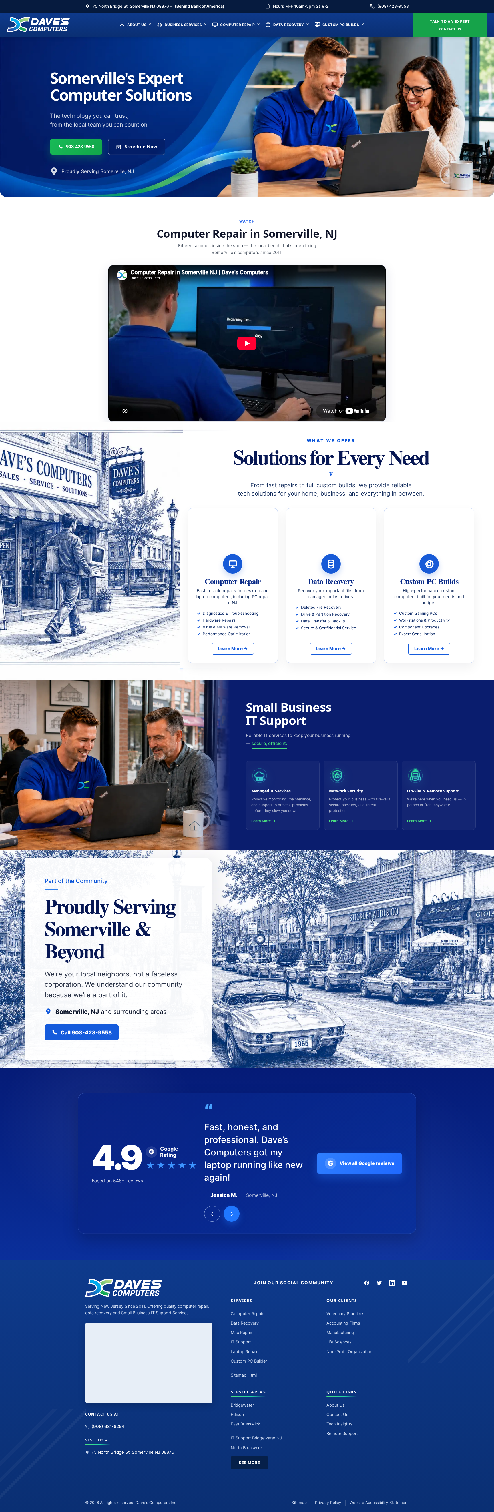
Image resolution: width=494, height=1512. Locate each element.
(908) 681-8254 (107, 1426)
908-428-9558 (80, 146)
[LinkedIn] (392, 1283)
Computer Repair (237, 25)
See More (249, 1462)
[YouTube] (404, 1283)
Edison (237, 1414)
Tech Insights (339, 1424)
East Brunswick (245, 1424)
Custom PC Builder (249, 1361)
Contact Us (337, 1414)
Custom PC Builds (340, 25)
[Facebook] (366, 1283)
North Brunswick (247, 1447)
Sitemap (299, 1502)
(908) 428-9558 (393, 6)
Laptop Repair (244, 1351)
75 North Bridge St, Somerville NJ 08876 (132, 1452)
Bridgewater (242, 1405)
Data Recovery (288, 25)
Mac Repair (241, 1332)
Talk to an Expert (450, 25)
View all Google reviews (361, 1163)
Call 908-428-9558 (86, 1032)
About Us (136, 25)
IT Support (241, 1342)
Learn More (261, 821)
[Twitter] (379, 1283)
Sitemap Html (244, 1375)
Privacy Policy (328, 1502)
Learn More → (233, 648)
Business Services (183, 25)
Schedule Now (141, 146)
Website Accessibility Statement (379, 1502)
